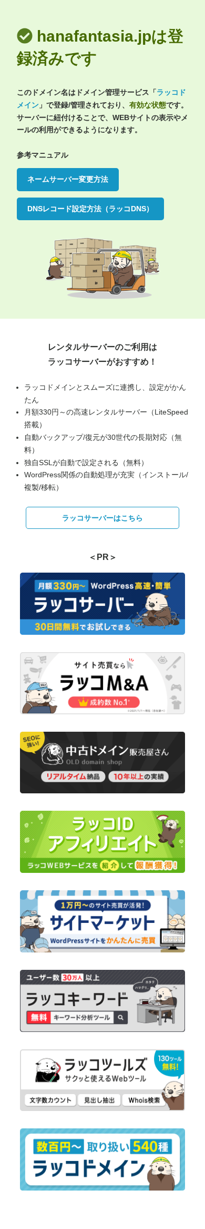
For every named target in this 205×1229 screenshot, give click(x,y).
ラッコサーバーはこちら (102, 518)
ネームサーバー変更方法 (67, 179)
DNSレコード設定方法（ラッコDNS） (90, 208)
